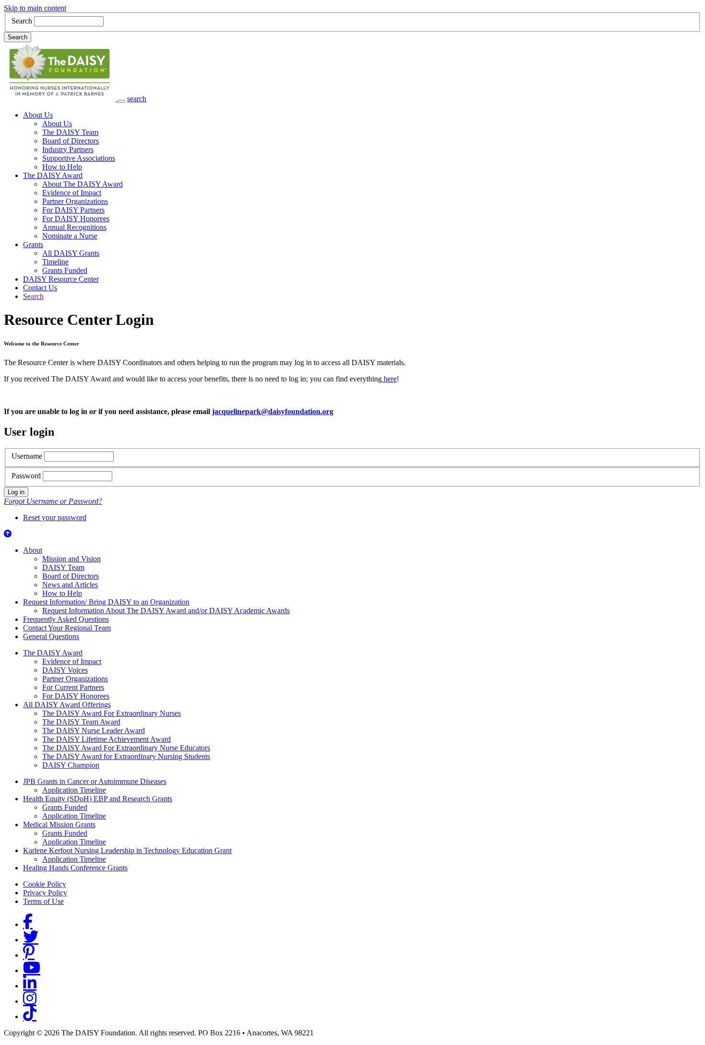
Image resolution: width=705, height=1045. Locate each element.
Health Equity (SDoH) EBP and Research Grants (97, 799)
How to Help (62, 167)
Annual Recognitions (74, 227)
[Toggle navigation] (121, 101)
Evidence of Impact (71, 193)
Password (26, 476)
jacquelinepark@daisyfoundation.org (272, 411)
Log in (16, 492)
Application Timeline (74, 790)
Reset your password (54, 517)
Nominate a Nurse (69, 236)
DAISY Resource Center (61, 279)
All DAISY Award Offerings (67, 705)
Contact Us (40, 288)
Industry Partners (68, 149)
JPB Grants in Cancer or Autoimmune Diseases (94, 781)
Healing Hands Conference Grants (75, 868)
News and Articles (70, 585)
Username (27, 456)
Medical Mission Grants (59, 824)
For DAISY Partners (73, 210)
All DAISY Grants (70, 253)
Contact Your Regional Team (67, 628)
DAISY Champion (70, 765)
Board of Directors (70, 141)
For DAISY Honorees (75, 218)
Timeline (55, 262)
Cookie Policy (44, 884)
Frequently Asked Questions (66, 619)
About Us (38, 115)
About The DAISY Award (82, 184)
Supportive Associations (78, 158)
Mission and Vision (71, 559)
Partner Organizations (75, 201)
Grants (33, 244)
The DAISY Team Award (81, 722)
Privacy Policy (45, 893)
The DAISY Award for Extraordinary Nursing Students (126, 756)
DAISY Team (63, 567)
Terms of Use (43, 901)
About (32, 550)
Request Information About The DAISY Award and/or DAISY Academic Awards (166, 610)
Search (22, 21)
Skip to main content (35, 8)
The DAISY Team (70, 132)
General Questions (51, 636)
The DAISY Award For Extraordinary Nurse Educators (126, 748)
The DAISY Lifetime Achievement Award (106, 739)
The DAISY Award (52, 175)
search (136, 99)
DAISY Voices (65, 670)
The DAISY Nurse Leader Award (93, 730)
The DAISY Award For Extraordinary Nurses (111, 713)
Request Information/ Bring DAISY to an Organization (106, 602)
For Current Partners (73, 687)
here (389, 379)
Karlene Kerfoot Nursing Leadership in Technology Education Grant (127, 850)
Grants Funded (64, 270)
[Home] (61, 99)
